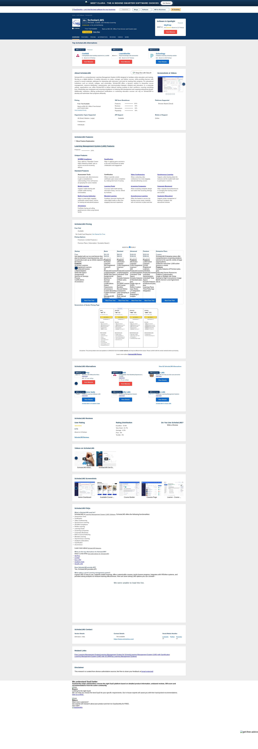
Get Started (167, 3)
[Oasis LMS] (151, 398)
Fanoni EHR (100, 722)
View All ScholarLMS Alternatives (170, 366)
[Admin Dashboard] (170, 84)
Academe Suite (88, 392)
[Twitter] (175, 719)
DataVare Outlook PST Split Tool (106, 724)
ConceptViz (99, 733)
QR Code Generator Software (126, 722)
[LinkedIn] (176, 719)
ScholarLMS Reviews (82, 437)
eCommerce (82, 206)
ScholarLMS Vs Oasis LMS (163, 403)
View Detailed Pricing (80, 110)
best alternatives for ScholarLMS (98, 554)
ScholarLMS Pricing (135, 354)
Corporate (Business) (164, 186)
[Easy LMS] (151, 377)
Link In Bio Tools (122, 726)
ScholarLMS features (94, 548)
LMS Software (80, 15)
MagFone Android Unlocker (104, 720)
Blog (73, 726)
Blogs (136, 9)
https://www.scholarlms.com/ (124, 639)
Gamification (108, 159)
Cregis (98, 726)
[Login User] (183, 9)
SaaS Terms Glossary (79, 729)
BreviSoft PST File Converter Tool (106, 728)
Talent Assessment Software (126, 729)
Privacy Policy (91, 717)
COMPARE (77, 28)
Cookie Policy (91, 720)
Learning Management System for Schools (115, 654)
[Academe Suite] (78, 398)
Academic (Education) (165, 196)
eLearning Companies (138, 186)
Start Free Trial (89, 300)
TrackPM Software (102, 717)
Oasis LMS (160, 392)
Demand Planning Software (126, 717)
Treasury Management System (127, 731)
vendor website (123, 350)
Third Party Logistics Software (126, 718)
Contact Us (75, 731)
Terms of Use (91, 718)
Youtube (179, 637)
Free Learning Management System (87, 654)
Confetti (85, 54)
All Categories (76, 718)
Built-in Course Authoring (86, 196)
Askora (98, 731)
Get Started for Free (98, 234)
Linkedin (165, 637)
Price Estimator (77, 720)
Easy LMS (160, 373)
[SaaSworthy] (93, 9)
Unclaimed (87, 32)
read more (85, 376)
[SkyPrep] (160, 29)
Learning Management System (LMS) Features (94, 146)
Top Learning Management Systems (124, 656)
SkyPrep (85, 373)
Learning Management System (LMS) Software (100, 514)
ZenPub (98, 718)
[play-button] (84, 459)
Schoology (160, 54)
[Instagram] (177, 719)
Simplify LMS (124, 392)
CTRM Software (122, 720)
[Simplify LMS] (115, 397)
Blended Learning (110, 196)
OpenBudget (100, 729)
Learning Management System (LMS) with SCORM (93, 656)
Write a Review (172, 425)
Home (73, 15)
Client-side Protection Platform (127, 724)
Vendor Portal (76, 722)
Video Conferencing (138, 174)
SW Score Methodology (79, 728)
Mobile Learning (83, 186)
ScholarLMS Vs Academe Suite (91, 403)
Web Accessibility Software (125, 728)
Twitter (172, 637)
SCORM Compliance (85, 159)
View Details (162, 62)
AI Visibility (176, 9)
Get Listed (76, 705)
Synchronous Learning (165, 174)
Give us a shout (78, 694)
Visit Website (170, 32)
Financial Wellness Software (126, 733)
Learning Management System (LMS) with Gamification (150, 654)
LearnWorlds (124, 54)
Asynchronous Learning (139, 196)
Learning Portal (109, 186)
